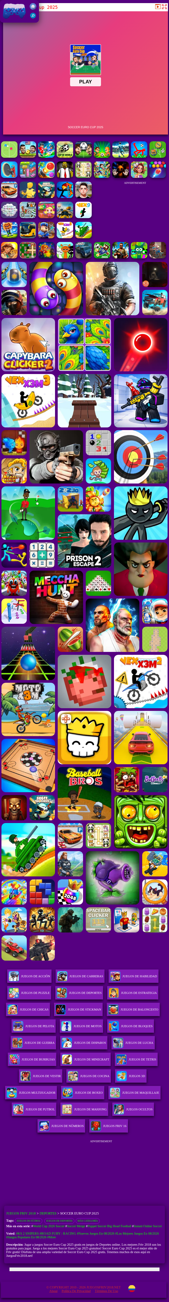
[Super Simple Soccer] (9, 156)
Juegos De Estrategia (139, 993)
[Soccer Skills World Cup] (65, 156)
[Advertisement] (135, 209)
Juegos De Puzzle (35, 993)
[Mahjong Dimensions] (9, 217)
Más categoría (87, 1220)
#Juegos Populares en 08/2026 (26, 1237)
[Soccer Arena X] (102, 156)
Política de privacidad (76, 1291)
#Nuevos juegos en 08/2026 (95, 1233)
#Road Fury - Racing (58, 1233)
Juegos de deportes (59, 1220)
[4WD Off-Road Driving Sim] (83, 257)
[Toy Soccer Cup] (157, 156)
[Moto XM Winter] (28, 217)
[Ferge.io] (28, 197)
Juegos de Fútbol (28, 1220)
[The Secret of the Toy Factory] (120, 176)
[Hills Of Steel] (83, 237)
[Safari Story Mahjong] (9, 257)
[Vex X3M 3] (65, 237)
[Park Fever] (28, 176)
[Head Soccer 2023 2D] (83, 156)
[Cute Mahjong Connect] (83, 176)
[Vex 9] (83, 217)
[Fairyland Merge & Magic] (139, 176)
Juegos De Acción (35, 976)
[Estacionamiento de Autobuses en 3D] (28, 237)
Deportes (48, 1213)
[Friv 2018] (33, 8)
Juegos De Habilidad (139, 976)
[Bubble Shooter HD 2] (157, 176)
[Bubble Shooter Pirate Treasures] (46, 176)
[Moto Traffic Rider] (65, 217)
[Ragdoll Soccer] (139, 156)
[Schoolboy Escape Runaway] (83, 197)
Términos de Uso (106, 1291)
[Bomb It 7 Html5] (46, 217)
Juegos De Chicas (34, 1009)
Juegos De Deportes (85, 993)
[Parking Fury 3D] (9, 197)
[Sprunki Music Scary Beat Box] (65, 257)
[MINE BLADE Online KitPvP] (102, 176)
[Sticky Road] (157, 257)
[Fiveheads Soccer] (28, 156)
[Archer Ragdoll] (65, 197)
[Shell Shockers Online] (46, 197)
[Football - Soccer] (120, 156)
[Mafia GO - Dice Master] (46, 257)
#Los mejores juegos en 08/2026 (137, 1233)
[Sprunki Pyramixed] (139, 257)
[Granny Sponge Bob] (65, 176)
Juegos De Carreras (86, 976)
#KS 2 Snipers (27, 1233)
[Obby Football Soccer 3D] (46, 156)
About (53, 1291)
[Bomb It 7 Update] (28, 257)
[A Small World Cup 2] (102, 257)
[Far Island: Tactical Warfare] (120, 257)
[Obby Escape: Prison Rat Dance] (46, 237)
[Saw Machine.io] (9, 176)
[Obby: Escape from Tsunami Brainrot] (9, 237)
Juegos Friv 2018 (13, 20)
